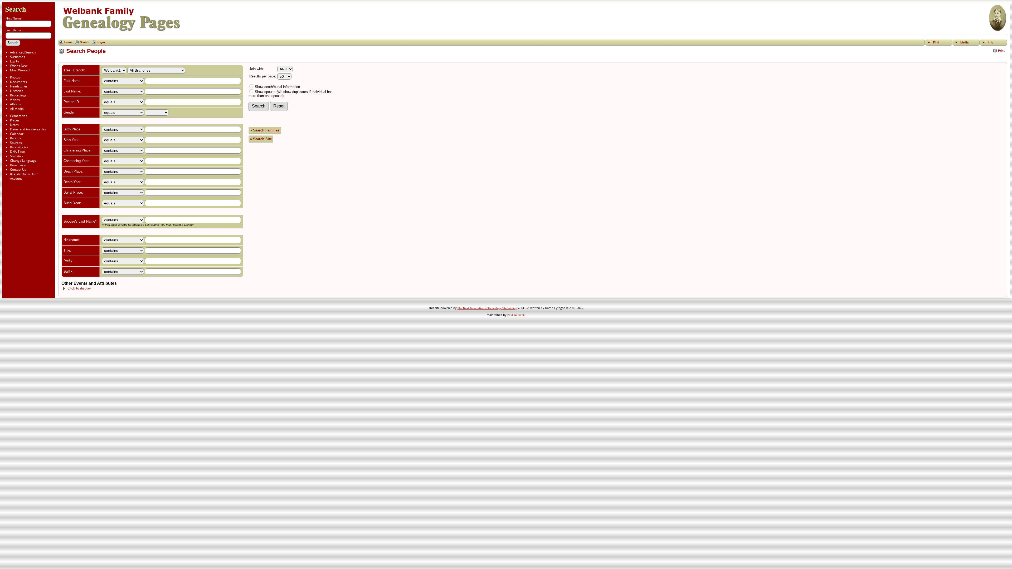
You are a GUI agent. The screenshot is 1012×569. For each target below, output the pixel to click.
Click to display (79, 288)
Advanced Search (23, 52)
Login (101, 42)
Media (964, 42)
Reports (15, 138)
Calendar (16, 133)
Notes (14, 124)
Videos (15, 99)
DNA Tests (18, 151)
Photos (15, 77)
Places (15, 120)
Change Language (23, 160)
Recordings (18, 95)
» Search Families (264, 130)
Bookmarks (18, 165)
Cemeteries (18, 116)
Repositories (19, 147)
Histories (16, 91)
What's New (18, 65)
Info (990, 42)
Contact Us (18, 169)
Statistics (16, 156)
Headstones (19, 86)
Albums (15, 104)
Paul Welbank (515, 315)
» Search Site (261, 139)
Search (15, 9)
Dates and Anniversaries (28, 129)
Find (936, 42)
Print (1001, 50)
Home (68, 42)
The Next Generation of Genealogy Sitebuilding (487, 308)
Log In (14, 61)
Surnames (17, 57)
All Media (17, 108)
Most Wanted (20, 70)
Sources (16, 142)
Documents (18, 82)
